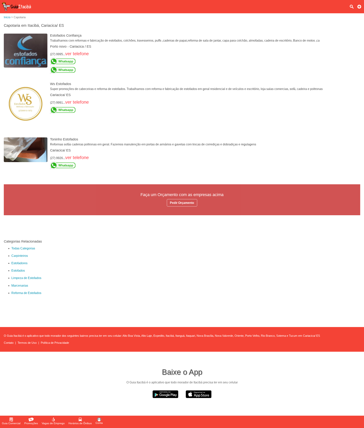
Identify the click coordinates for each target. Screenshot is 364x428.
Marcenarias (19, 285)
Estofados (18, 270)
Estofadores (19, 263)
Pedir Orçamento (182, 202)
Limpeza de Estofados (26, 278)
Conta (99, 422)
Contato (8, 342)
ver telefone (77, 53)
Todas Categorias (23, 248)
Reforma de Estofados (26, 293)
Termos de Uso (27, 342)
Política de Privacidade (55, 342)
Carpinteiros (19, 255)
